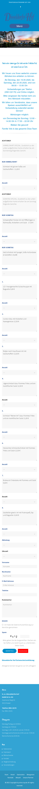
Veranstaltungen (9, 765)
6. (3, 443)
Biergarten (30, 775)
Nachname (6, 572)
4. (3, 378)
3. (3, 346)
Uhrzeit (5, 551)
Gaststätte (20, 775)
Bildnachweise (8, 755)
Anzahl (4, 183)
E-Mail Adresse (8, 581)
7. (3, 475)
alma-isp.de (23, 783)
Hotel (13, 775)
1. (3, 282)
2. (3, 314)
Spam (4, 632)
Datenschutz (8, 749)
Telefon (5, 590)
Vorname (5, 562)
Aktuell (18, 778)
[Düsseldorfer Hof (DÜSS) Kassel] (19, 17)
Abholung (6, 540)
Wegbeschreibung (10, 762)
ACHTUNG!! (6, 141)
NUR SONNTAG (8, 215)
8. (3, 508)
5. (3, 411)
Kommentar (7, 600)
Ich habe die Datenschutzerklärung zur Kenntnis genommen (17, 626)
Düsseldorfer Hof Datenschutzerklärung (18, 660)
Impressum (7, 752)
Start (6, 775)
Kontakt (6, 758)
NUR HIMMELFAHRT (9, 162)
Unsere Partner (28, 778)
